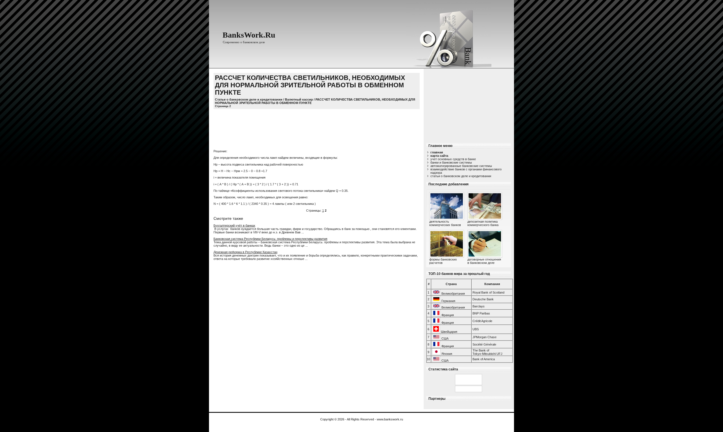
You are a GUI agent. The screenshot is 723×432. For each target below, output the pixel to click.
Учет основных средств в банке (453, 159)
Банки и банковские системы (451, 162)
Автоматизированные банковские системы (461, 166)
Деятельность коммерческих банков (445, 223)
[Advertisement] (468, 104)
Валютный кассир (299, 99)
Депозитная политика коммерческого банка (482, 223)
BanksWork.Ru (249, 35)
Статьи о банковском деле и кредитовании (460, 176)
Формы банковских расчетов (443, 261)
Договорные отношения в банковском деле (484, 261)
